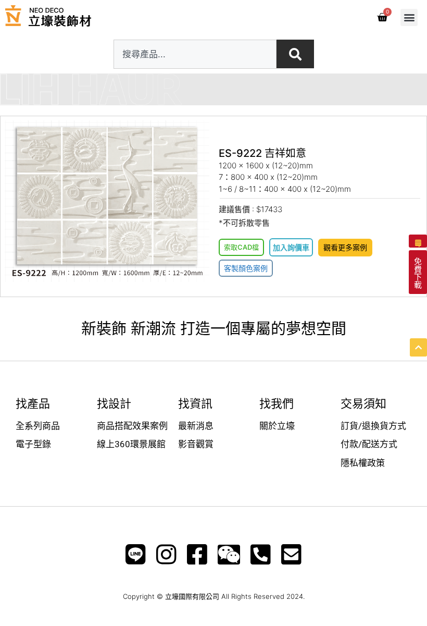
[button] (409, 17)
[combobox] (195, 54)
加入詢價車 (291, 247)
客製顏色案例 (246, 268)
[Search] (295, 54)
